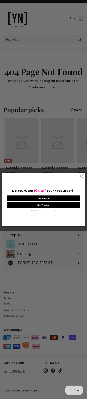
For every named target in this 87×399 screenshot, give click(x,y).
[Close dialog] (82, 175)
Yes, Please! (43, 198)
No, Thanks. (43, 205)
